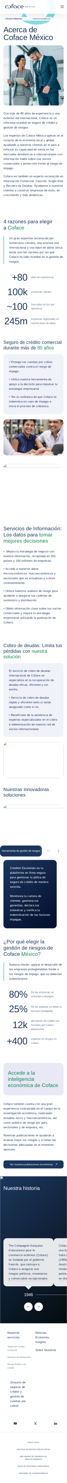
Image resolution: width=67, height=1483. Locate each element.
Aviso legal (33, 1442)
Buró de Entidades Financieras (33, 1466)
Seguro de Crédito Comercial (16, 1348)
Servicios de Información (18, 1357)
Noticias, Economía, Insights (42, 1337)
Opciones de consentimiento (33, 1473)
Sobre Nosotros (45, 1350)
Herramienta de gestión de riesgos (21, 850)
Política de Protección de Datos (33, 1449)
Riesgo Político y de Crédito (16, 1366)
